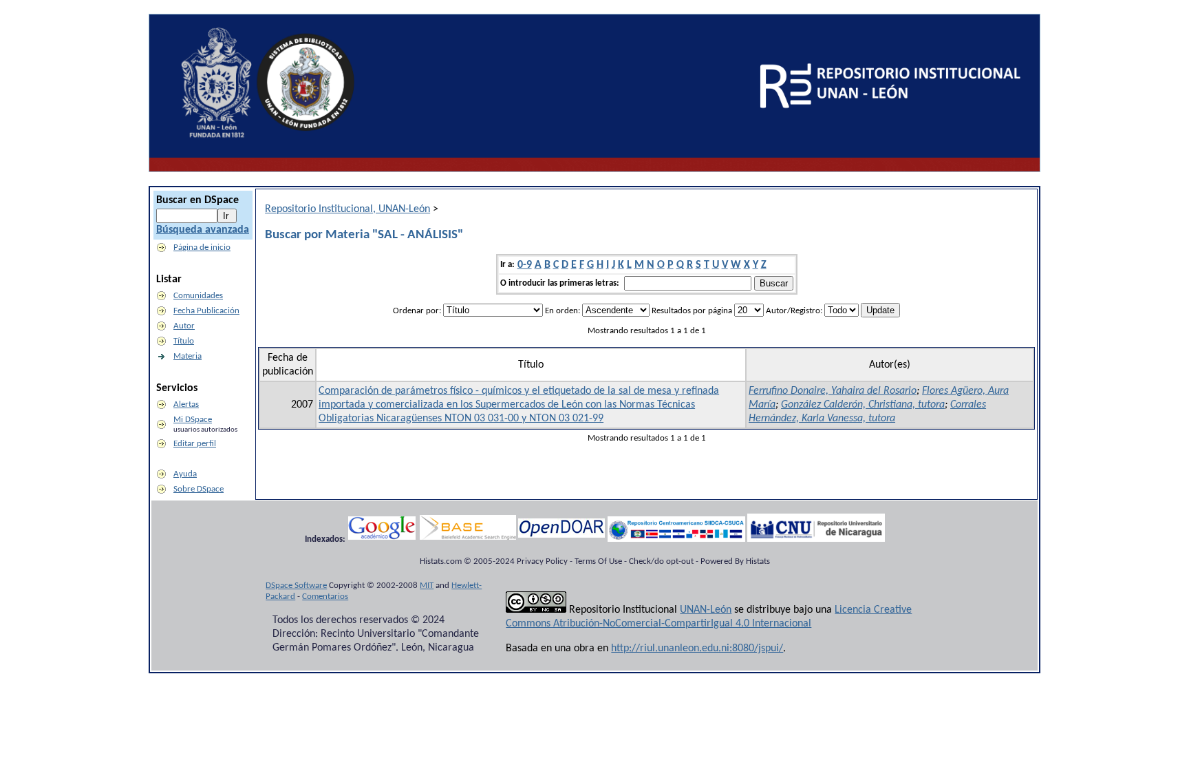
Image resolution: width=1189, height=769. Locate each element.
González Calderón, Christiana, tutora (863, 404)
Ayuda (185, 474)
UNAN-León (705, 609)
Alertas (186, 404)
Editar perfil (194, 443)
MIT (426, 585)
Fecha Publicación (206, 310)
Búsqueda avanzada (202, 229)
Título (183, 341)
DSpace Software (296, 585)
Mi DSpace (192, 419)
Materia (187, 356)
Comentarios (325, 596)
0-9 (524, 265)
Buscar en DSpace (197, 200)
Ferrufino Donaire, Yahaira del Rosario (833, 391)
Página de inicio (202, 247)
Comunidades (198, 295)
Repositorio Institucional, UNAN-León (347, 209)
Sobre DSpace (198, 489)
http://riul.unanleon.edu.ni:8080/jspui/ (697, 648)
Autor (184, 326)
